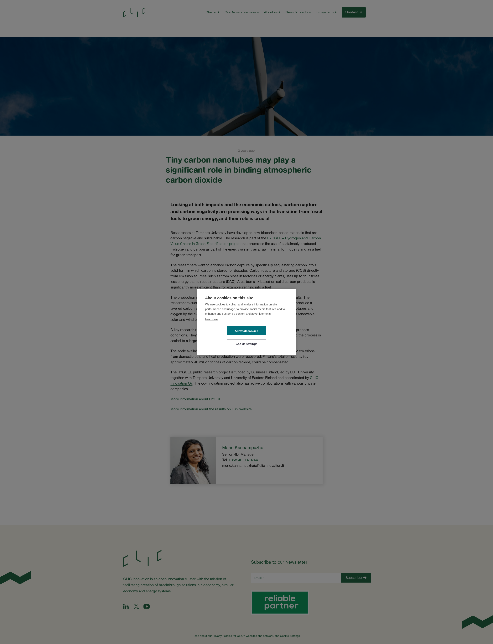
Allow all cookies (246, 331)
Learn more (211, 319)
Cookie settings (246, 343)
